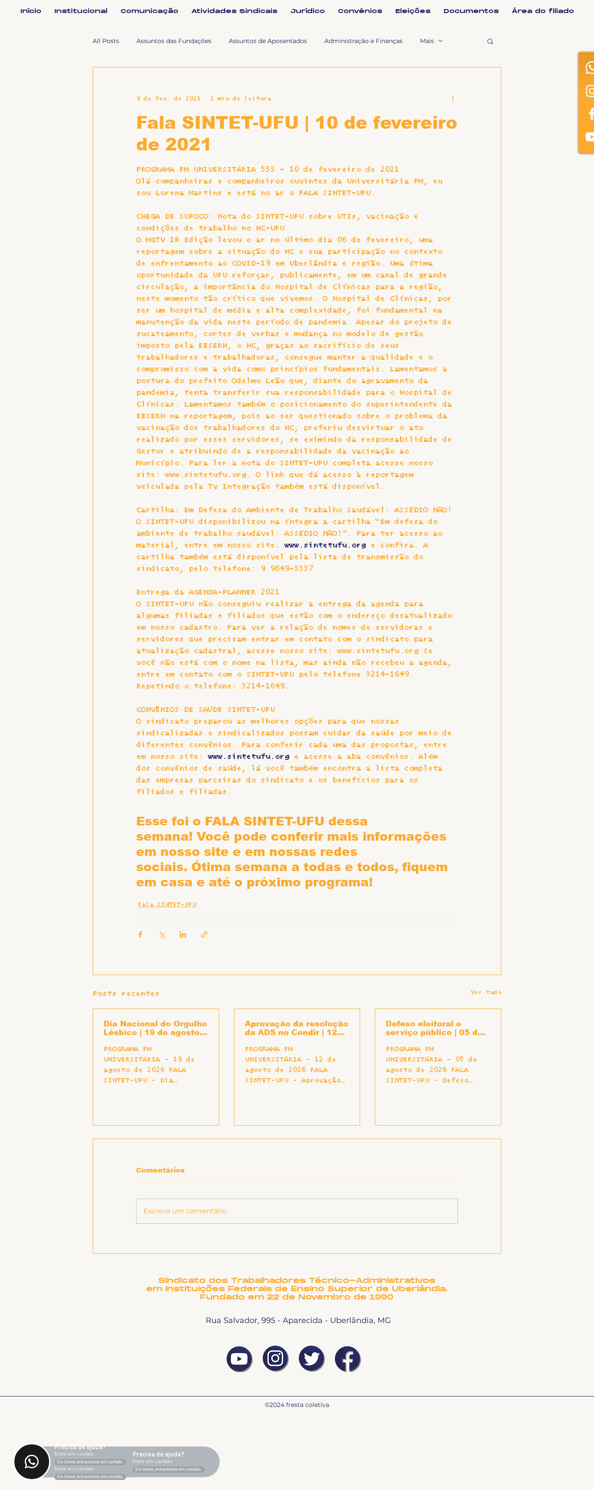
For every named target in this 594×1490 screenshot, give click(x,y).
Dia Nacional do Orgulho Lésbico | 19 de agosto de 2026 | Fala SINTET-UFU (155, 1028)
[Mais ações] (452, 99)
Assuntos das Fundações (174, 41)
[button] (490, 40)
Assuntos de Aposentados (268, 41)
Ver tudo (486, 992)
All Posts (106, 41)
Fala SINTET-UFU (167, 905)
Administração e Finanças (363, 41)
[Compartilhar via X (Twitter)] (161, 934)
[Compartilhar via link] (204, 934)
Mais (427, 41)
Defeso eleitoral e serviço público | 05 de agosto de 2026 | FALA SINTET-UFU (434, 1028)
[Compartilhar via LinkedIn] (183, 934)
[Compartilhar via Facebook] (140, 934)
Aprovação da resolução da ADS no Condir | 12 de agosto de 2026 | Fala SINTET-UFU (297, 1028)
